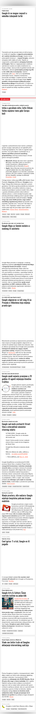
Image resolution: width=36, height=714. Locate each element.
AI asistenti (4, 290)
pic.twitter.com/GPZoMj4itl (19, 454)
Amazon (4, 214)
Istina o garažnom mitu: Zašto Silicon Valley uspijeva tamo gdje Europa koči (17, 110)
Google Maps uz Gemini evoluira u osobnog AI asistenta (16, 227)
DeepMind (4, 486)
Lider (14, 412)
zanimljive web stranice (7, 633)
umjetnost (20, 630)
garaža (17, 214)
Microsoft (27, 214)
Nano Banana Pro (22, 709)
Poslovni (4, 89)
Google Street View (17, 486)
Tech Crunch (11, 483)
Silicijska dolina (5, 216)
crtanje (6, 583)
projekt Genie (26, 486)
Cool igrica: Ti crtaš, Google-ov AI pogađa (16, 542)
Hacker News (14, 209)
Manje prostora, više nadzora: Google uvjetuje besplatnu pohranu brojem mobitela (17, 498)
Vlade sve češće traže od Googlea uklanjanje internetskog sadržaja (16, 643)
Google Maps (20, 290)
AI (2, 583)
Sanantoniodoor (24, 209)
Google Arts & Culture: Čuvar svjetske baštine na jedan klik (14, 594)
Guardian (9, 177)
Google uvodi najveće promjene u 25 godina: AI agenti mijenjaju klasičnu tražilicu (17, 378)
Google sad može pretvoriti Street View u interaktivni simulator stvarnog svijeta (16, 426)
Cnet (14, 177)
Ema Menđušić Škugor (15, 367)
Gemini (10, 290)
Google (4, 92)
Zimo (13, 73)
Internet (8, 699)
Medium (4, 211)
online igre (15, 583)
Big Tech (13, 214)
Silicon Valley (13, 216)
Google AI (9, 415)
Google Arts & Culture (21, 598)
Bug (24, 529)
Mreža (14, 288)
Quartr (26, 166)
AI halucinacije (5, 367)
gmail (3, 532)
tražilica (14, 415)
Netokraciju (11, 352)
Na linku (11, 581)
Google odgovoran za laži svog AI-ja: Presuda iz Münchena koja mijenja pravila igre (17, 302)
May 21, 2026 (24, 457)
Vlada (13, 699)
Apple (8, 214)
